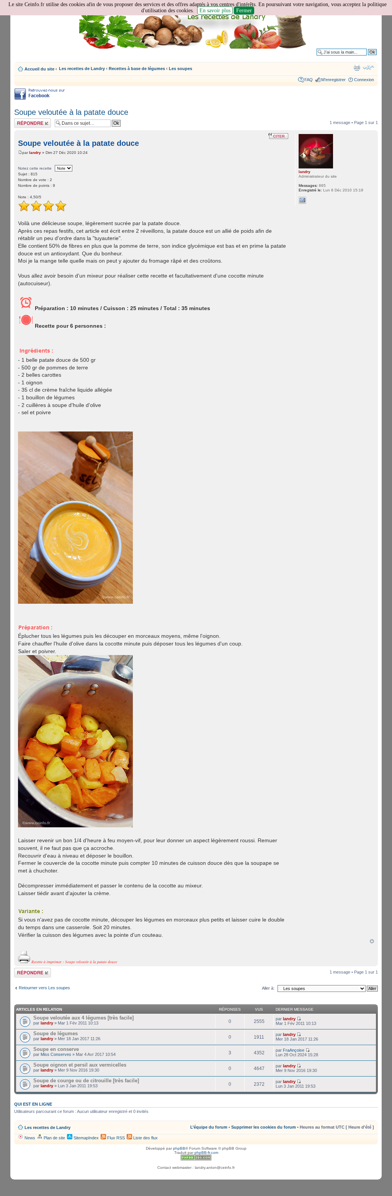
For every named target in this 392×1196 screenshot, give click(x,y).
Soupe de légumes (55, 1033)
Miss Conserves (56, 1054)
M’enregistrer (333, 79)
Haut (372, 941)
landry (35, 152)
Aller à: (268, 988)
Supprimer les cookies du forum (263, 1127)
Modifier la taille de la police (368, 67)
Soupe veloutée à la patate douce (71, 112)
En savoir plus (214, 10)
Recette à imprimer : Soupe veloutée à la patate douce (73, 961)
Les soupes (180, 68)
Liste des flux (145, 1138)
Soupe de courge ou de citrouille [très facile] (86, 1080)
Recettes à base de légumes (137, 68)
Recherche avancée (358, 58)
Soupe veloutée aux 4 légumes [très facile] (83, 1018)
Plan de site (53, 1138)
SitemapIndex (85, 1138)
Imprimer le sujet (357, 67)
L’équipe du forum (208, 1127)
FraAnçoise (293, 1050)
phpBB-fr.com (206, 1152)
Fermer (244, 10)
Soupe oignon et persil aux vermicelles (79, 1065)
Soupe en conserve (56, 1049)
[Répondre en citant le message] (278, 136)
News (29, 1138)
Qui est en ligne (33, 1104)
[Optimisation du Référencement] (196, 1159)
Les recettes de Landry (82, 68)
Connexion (364, 79)
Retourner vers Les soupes (44, 987)
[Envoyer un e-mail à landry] (302, 200)
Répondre (23, 120)
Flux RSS (115, 1138)
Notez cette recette (35, 168)
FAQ (308, 79)
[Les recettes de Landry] (194, 29)
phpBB (179, 1148)
